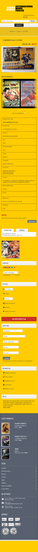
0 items (7, 293)
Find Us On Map (9, 500)
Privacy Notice (8, 377)
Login (2, 480)
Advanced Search (10, 303)
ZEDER (16, 449)
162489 (25, 31)
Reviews (7, 307)
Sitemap (3, 483)
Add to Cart (32, 221)
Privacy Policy (5, 489)
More (20, 427)
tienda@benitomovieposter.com (13, 503)
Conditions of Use (10, 381)
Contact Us (8, 385)
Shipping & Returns (10, 373)
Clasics (18, 31)
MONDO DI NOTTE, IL (21, 436)
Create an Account (10, 311)
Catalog (11, 31)
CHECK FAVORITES (19, 319)
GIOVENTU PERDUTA (20, 423)
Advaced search (5, 471)
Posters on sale (9, 389)
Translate (17, 275)
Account (3, 477)
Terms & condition (6, 486)
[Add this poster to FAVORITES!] (25, 113)
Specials (3, 468)
